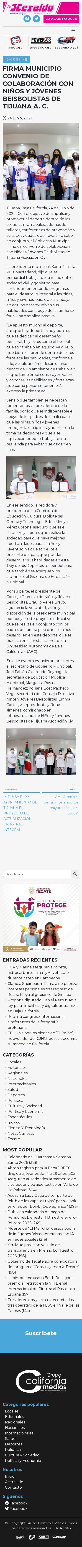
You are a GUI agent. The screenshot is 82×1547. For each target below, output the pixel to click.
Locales (14, 1062)
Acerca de (14, 1482)
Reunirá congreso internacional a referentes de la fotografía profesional (36, 1022)
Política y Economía (26, 1111)
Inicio (9, 1476)
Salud (13, 1089)
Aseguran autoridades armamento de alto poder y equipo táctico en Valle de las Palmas (43, 1184)
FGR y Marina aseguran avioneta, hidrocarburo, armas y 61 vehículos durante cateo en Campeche (39, 972)
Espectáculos (20, 1117)
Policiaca (15, 1100)
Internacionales (22, 1084)
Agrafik (65, 1528)
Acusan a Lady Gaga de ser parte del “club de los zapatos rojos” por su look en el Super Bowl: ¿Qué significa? (42, 1201)
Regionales (18, 1073)
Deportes (16, 60)
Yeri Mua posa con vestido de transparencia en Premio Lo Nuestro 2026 (40, 1250)
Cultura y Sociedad (25, 1106)
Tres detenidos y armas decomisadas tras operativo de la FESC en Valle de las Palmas (43, 1305)
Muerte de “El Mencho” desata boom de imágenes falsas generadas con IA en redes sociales (41, 1234)
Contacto (13, 1487)
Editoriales (17, 1067)
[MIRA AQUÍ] (15, 40)
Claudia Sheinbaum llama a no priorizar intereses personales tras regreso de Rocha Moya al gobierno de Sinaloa (43, 989)
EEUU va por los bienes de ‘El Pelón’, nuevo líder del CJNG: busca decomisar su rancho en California (43, 1038)
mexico (14, 1122)
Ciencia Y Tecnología (26, 1128)
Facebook (18, 1503)
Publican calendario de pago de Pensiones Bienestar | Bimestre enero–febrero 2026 (42, 1217)
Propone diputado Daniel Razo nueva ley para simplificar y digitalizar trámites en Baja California (43, 1005)
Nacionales (17, 1078)
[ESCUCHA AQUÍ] (41, 40)
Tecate (14, 1139)
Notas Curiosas (21, 1133)
